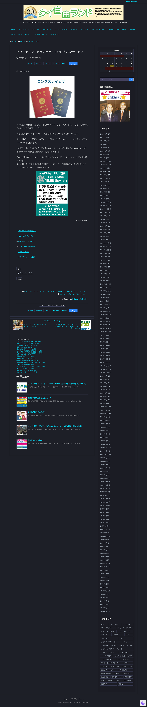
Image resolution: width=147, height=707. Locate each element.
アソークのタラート (107, 628)
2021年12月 (105, 325)
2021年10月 (105, 332)
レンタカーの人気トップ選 (25, 368)
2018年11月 (105, 451)
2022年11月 (105, 287)
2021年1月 (105, 362)
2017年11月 (105, 492)
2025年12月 (105, 161)
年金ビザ (54, 291)
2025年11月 (105, 165)
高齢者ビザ (61, 291)
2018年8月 (105, 461)
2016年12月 (105, 529)
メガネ (126, 663)
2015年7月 (104, 574)
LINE (102, 624)
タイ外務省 (104, 645)
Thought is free (84, 702)
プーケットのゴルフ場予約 (109, 663)
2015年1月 (104, 587)
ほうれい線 (126, 624)
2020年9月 (105, 376)
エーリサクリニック (124, 631)
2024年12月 (105, 202)
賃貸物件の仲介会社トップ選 (26, 349)
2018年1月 (105, 485)
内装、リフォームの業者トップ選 (27, 343)
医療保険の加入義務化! (36, 440)
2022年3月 (105, 315)
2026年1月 (105, 158)
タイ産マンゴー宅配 (107, 652)
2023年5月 (105, 267)
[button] (143, 703)
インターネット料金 (107, 631)
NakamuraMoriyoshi (79, 299)
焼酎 (102, 680)
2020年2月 (105, 400)
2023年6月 (105, 263)
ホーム (14, 41)
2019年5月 (105, 430)
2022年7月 (105, 301)
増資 (118, 666)
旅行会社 (127, 673)
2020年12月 (105, 366)
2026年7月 (105, 137)
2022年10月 (105, 291)
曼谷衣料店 (104, 677)
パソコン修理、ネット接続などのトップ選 (30, 366)
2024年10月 (105, 209)
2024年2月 (105, 236)
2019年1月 (105, 444)
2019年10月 (105, 413)
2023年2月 (105, 277)
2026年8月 (105, 134)
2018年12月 (105, 447)
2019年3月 (105, 437)
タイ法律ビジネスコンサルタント (111, 649)
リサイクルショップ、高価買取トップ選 (29, 353)
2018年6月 (105, 468)
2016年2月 (104, 557)
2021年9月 (105, 335)
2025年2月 (105, 195)
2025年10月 (105, 168)
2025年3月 (105, 192)
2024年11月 (105, 205)
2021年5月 (105, 349)
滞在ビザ (22, 41)
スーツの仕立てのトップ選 (25, 364)
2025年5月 (105, 185)
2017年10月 (105, 495)
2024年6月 (105, 222)
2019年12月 (105, 407)
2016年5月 (104, 550)
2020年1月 (105, 403)
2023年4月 (105, 270)
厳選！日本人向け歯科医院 (24, 347)
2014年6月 (104, 597)
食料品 (121, 684)
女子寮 (124, 666)
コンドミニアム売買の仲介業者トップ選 (29, 351)
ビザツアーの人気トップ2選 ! (26, 359)
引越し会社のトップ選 (24, 355)
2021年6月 (105, 345)
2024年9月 (105, 212)
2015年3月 (104, 580)
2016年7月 (104, 546)
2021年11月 (105, 328)
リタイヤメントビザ (43, 291)
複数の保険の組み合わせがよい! (39, 398)
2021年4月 (105, 352)
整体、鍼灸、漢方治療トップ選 (26, 372)
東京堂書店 (128, 677)
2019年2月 (105, 441)
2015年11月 (105, 567)
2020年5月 (105, 389)
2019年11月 (105, 410)
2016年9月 (104, 539)
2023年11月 (105, 246)
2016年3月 (104, 553)
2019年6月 (105, 427)
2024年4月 (105, 229)
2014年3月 (104, 608)
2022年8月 (105, 297)
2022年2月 (105, 318)
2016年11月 (105, 533)
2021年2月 (105, 359)
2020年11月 (105, 369)
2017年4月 (104, 516)
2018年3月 (105, 478)
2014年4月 (104, 604)
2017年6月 (104, 509)
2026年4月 (104, 147)
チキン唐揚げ (124, 652)
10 (102, 61)
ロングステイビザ (34, 41)
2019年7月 (105, 424)
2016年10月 (105, 536)
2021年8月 (105, 338)
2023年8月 (105, 257)
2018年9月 (105, 458)
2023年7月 (105, 260)
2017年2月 (104, 522)
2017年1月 (104, 526)
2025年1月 (105, 199)
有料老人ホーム (116, 677)
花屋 (118, 680)
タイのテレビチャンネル (109, 642)
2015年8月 (104, 570)
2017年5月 (104, 512)
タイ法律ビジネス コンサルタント (121, 645)
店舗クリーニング (106, 670)
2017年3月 (104, 519)
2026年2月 (104, 154)
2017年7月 (105, 505)
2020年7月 (105, 383)
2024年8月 (105, 216)
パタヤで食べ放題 (119, 656)
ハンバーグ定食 (106, 656)
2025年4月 (105, 188)
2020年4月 (105, 393)
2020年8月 (105, 379)
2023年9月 (105, 253)
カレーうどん (105, 638)
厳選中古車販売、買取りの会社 (26, 370)
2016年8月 (104, 543)
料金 (117, 673)
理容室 (110, 680)
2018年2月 (105, 482)
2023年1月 (105, 280)
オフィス (104, 635)
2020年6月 (105, 386)
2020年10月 (105, 372)
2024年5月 (105, 226)
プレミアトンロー (123, 659)
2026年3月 (105, 151)
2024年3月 (105, 233)
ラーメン (104, 666)
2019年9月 (105, 417)
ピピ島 (130, 656)
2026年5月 (104, 144)
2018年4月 (105, 475)
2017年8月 (105, 502)
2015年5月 (104, 577)
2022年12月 (105, 284)
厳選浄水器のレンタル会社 (25, 357)
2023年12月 (105, 243)
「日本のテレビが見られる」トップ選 (29, 341)
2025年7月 (105, 178)
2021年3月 (105, 355)
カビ (127, 635)
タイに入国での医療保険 (37, 412)
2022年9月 (105, 294)
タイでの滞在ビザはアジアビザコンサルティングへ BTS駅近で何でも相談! (55, 426)
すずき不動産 (113, 624)
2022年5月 (105, 308)
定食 (130, 666)
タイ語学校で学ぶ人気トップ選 (27, 345)
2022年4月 (105, 311)
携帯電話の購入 (106, 673)
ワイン (112, 666)
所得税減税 (123, 670)
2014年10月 (105, 591)
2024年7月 (105, 219)
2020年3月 (105, 396)
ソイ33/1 (122, 638)
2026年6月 (105, 141)
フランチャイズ (106, 659)
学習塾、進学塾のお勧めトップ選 (27, 361)
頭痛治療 (104, 684)
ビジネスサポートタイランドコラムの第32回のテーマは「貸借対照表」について (57, 384)
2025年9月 (105, 171)
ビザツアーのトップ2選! (26, 257)
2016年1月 (104, 560)
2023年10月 (105, 250)
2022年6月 (105, 304)
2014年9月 (104, 594)
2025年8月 (105, 175)
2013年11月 (105, 611)
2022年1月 (105, 321)
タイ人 (126, 642)
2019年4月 (105, 434)
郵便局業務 (127, 680)
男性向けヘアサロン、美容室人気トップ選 (30, 362)
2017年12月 (105, 488)
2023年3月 (105, 274)
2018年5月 (105, 471)
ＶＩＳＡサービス (79, 291)
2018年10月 (105, 454)
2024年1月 (105, 240)
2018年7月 (105, 464)
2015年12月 (105, 563)
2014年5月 (104, 601)
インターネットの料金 (124, 628)
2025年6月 (105, 182)
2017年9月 (105, 499)
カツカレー (116, 635)
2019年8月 (105, 420)
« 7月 (108, 71)
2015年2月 (104, 584)
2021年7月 (105, 342)
